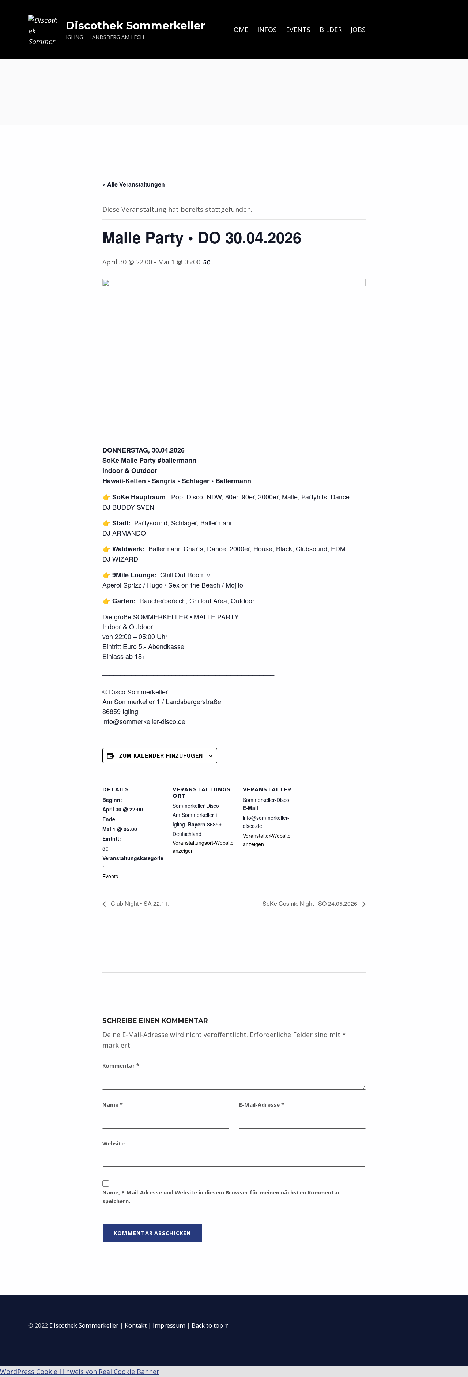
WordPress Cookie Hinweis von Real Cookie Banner (79, 1371)
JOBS (358, 29)
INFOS (267, 29)
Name (112, 1104)
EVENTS (298, 29)
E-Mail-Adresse (261, 1104)
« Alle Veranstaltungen (133, 184)
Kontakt (136, 1325)
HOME (238, 29)
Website (113, 1143)
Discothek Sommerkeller (135, 25)
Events (110, 876)
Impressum (169, 1325)
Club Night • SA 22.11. (139, 903)
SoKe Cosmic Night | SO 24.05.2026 (311, 903)
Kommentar (120, 1065)
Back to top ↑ (210, 1325)
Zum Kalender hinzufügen (161, 755)
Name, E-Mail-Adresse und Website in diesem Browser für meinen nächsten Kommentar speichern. (221, 1197)
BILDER (331, 29)
